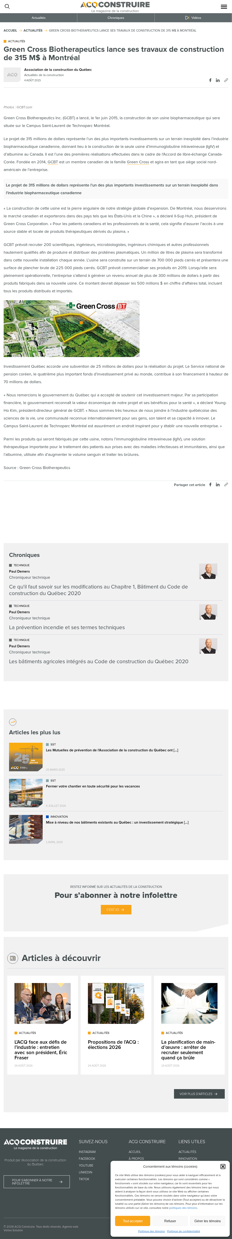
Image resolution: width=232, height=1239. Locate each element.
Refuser (170, 1221)
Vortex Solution (13, 1230)
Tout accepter (133, 1221)
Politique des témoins (151, 1231)
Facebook (87, 1159)
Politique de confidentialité (183, 1231)
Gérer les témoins (207, 1221)
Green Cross (138, 161)
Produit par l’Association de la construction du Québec (35, 1162)
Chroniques (116, 18)
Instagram (87, 1152)
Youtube (86, 1165)
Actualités (39, 18)
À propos (136, 1159)
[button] (223, 1166)
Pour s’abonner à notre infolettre (32, 1181)
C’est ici (112, 910)
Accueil (135, 1152)
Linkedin (85, 1172)
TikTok (84, 1179)
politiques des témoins (183, 1208)
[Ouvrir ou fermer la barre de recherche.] (7, 6)
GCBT (53, 161)
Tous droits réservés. (49, 1227)
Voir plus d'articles (196, 1094)
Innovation (188, 1159)
